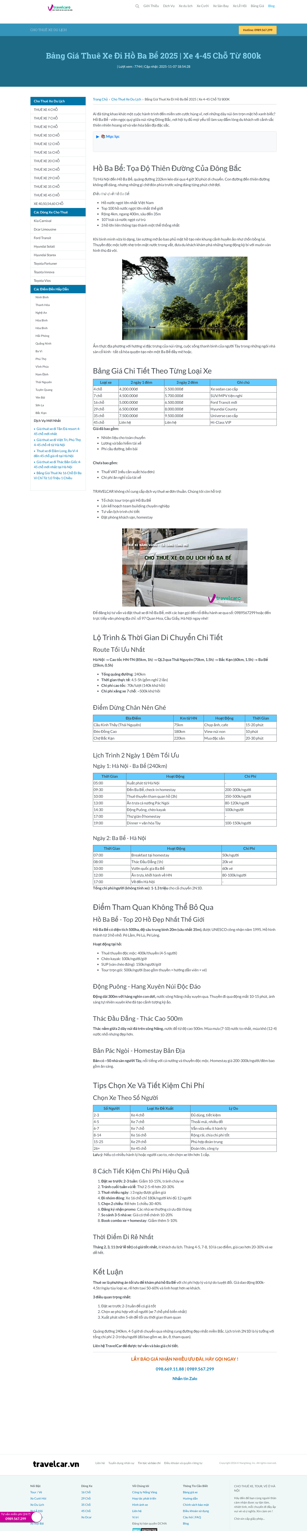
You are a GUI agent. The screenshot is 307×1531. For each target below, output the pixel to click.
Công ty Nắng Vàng (144, 1492)
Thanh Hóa (43, 305)
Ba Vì (39, 351)
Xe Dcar (86, 1517)
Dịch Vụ (169, 6)
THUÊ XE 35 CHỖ (47, 186)
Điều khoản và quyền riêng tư (183, 1463)
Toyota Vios (42, 280)
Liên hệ (100, 1463)
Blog (271, 6)
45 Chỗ (86, 1511)
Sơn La (40, 405)
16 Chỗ (86, 1492)
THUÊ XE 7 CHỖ (46, 118)
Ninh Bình (42, 297)
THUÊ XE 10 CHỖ (47, 135)
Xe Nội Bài (37, 1523)
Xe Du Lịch (37, 1504)
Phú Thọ (41, 359)
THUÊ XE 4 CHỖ (46, 110)
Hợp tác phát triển (144, 1498)
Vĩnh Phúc (42, 366)
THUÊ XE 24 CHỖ (47, 169)
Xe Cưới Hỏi (38, 1498)
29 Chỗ (86, 1498)
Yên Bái (40, 397)
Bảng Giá (257, 6)
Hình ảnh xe (140, 1504)
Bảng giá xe (190, 1492)
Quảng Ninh (43, 343)
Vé (40, 1492)
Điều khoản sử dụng (196, 1511)
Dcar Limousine (45, 229)
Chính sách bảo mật (196, 1504)
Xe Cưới (203, 6)
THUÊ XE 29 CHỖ (47, 178)
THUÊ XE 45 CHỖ (47, 195)
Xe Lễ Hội (240, 6)
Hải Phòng (42, 335)
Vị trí (135, 1517)
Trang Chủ (100, 99)
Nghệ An (41, 312)
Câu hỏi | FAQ (192, 1517)
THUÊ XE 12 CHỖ (47, 144)
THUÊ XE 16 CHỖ (47, 152)
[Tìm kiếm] (137, 6)
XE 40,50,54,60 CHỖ (48, 204)
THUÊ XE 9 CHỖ (46, 127)
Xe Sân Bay (221, 6)
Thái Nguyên (44, 382)
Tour (33, 1492)
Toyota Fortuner (45, 263)
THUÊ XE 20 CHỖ (47, 161)
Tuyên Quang (44, 389)
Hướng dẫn (190, 1498)
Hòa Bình (42, 320)
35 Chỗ (86, 1504)
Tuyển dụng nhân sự (121, 1463)
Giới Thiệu (151, 6)
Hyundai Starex (45, 255)
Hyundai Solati (44, 246)
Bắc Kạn (41, 413)
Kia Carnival (42, 221)
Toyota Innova (44, 272)
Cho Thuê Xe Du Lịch (126, 99)
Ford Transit (42, 238)
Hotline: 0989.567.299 (257, 30)
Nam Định (42, 374)
